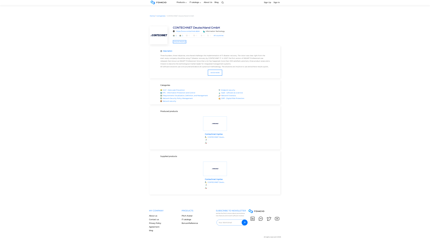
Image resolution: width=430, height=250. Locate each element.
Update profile (179, 42)
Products (181, 2)
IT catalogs (194, 2)
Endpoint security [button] (228, 90)
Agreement (154, 227)
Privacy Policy (155, 223)
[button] (216, 142)
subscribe (245, 222)
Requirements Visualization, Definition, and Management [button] (185, 96)
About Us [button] (208, 2)
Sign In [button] (277, 2)
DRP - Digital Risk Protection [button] (232, 98)
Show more (215, 72)
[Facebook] (260, 218)
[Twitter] (269, 218)
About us (153, 216)
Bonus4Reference (190, 223)
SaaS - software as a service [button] (232, 93)
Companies (160, 16)
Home (152, 16)
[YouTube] (277, 218)
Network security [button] (169, 101)
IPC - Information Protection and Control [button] (179, 93)
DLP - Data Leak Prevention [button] (174, 90)
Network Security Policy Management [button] (178, 98)
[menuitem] (165, 221)
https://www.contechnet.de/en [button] (188, 31)
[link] (222, 2)
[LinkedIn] (252, 218)
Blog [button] (216, 2)
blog (151, 230)
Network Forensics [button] (228, 96)
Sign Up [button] (267, 2)
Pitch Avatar (187, 216)
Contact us (154, 219)
